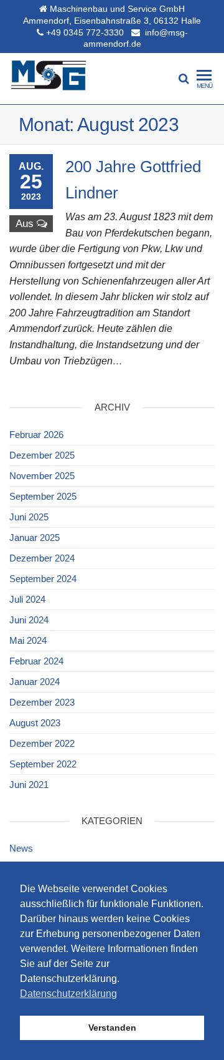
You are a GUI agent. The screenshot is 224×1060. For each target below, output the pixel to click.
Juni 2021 (29, 784)
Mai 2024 (28, 640)
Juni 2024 (29, 620)
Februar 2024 (36, 661)
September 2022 (43, 764)
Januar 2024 (34, 681)
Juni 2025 (29, 517)
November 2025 (42, 475)
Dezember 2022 (42, 743)
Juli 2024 (27, 599)
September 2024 (43, 578)
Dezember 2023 (42, 702)
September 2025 (43, 496)
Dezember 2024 (42, 558)
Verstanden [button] (112, 1028)
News (21, 848)
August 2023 (34, 722)
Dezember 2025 (42, 455)
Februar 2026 (36, 434)
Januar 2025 (34, 537)
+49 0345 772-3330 (85, 32)
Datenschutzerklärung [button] (68, 993)
